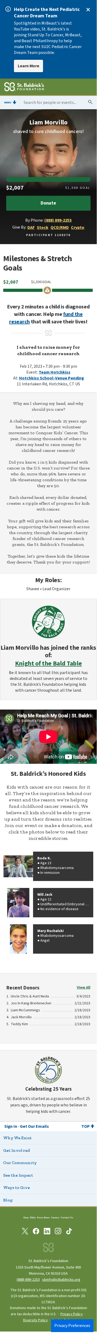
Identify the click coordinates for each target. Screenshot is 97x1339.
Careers (55, 1217)
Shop (25, 1217)
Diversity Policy (35, 1320)
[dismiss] (88, 9)
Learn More (28, 66)
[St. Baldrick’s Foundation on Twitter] (25, 1232)
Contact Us (67, 1217)
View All (83, 987)
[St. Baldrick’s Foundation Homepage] (24, 87)
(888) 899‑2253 (28, 1279)
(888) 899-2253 (57, 220)
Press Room (43, 1217)
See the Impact (18, 1175)
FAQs (33, 1217)
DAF (31, 227)
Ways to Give (16, 1187)
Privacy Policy (71, 1314)
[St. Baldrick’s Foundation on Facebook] (36, 1232)
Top (85, 1126)
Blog (8, 1200)
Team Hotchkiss (54, 372)
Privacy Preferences (72, 1326)
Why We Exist (17, 1137)
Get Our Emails (34, 1126)
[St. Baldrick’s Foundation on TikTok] (69, 1232)
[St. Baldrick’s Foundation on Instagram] (58, 1232)
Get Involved (16, 1150)
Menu (7, 102)
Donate (48, 203)
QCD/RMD (60, 227)
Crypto (77, 227)
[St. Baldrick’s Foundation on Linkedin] (47, 1232)
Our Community (20, 1162)
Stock (42, 227)
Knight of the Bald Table (48, 664)
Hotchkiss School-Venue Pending (51, 378)
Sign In (10, 1126)
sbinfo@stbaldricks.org (61, 1279)
